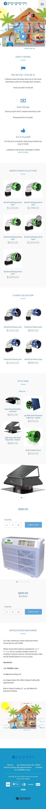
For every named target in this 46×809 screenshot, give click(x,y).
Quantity (8, 520)
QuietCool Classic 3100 (13, 359)
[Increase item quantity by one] (18, 525)
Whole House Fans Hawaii (29, 776)
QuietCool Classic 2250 (33, 359)
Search (10, 765)
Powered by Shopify (23, 779)
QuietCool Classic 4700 (13, 327)
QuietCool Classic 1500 (33, 327)
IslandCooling (23, 152)
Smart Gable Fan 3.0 (33, 450)
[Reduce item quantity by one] (7, 525)
